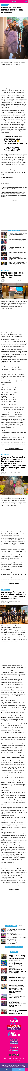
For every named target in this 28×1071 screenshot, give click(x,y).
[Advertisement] (14, 77)
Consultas (22, 1058)
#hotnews (14, 182)
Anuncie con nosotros (15, 1060)
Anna (8, 281)
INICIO (5, 1058)
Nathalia (5, 15)
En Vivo (9, 1058)
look (3, 183)
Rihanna (7, 183)
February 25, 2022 (12, 150)
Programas (15, 1058)
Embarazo (20, 182)
